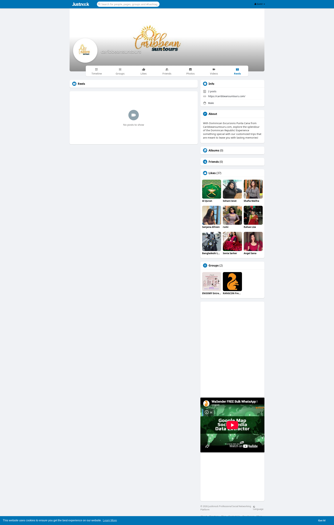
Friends (214, 161)
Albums (214, 150)
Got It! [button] (322, 520)
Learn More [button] (110, 520)
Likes (212, 173)
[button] (128, 4)
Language (258, 508)
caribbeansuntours (121, 51)
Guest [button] (259, 3)
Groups (214, 265)
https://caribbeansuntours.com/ (226, 96)
